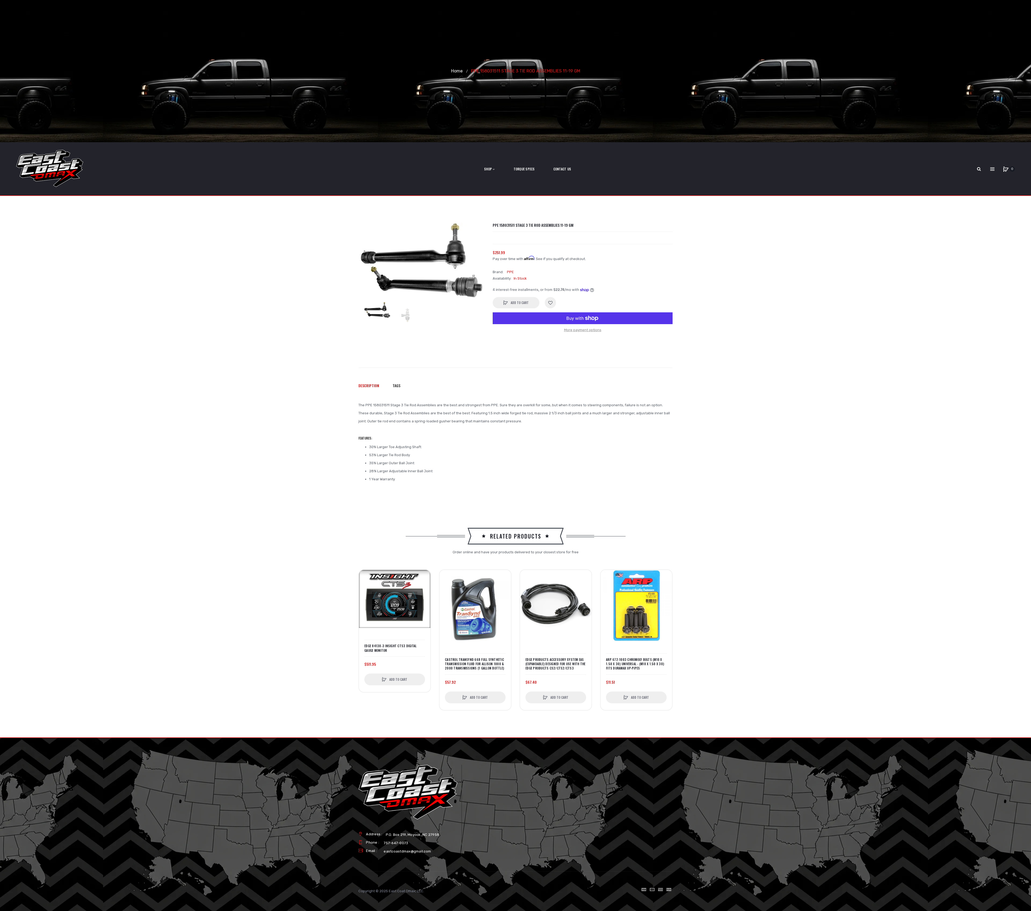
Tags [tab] (396, 385)
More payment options (582, 330)
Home (457, 71)
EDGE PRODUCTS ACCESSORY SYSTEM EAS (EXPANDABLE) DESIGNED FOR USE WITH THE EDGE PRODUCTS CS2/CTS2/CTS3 (555, 663)
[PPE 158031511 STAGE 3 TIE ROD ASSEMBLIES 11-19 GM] (377, 310)
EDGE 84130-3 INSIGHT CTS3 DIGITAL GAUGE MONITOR (390, 648)
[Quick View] (366, 597)
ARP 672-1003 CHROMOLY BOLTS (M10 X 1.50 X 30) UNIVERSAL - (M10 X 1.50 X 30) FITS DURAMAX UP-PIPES (635, 663)
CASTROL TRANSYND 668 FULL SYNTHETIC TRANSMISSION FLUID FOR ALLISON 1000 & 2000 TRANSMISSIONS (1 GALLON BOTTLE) (474, 663)
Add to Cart (519, 302)
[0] (1005, 169)
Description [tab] (368, 385)
